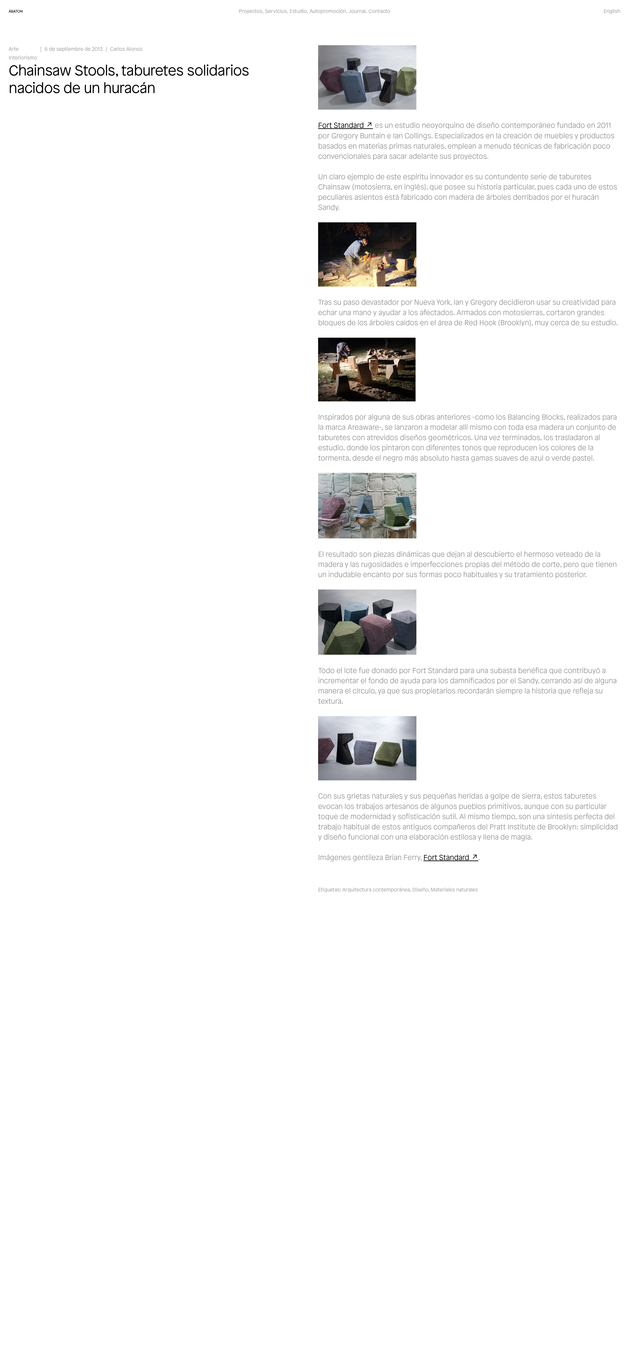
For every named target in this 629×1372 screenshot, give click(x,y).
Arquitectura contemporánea (376, 889)
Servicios (276, 11)
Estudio (298, 11)
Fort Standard (341, 125)
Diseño (420, 889)
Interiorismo (23, 57)
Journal (357, 11)
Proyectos (250, 11)
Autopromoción (328, 11)
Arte (14, 48)
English (612, 11)
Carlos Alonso (126, 48)
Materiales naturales (454, 889)
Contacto (379, 11)
